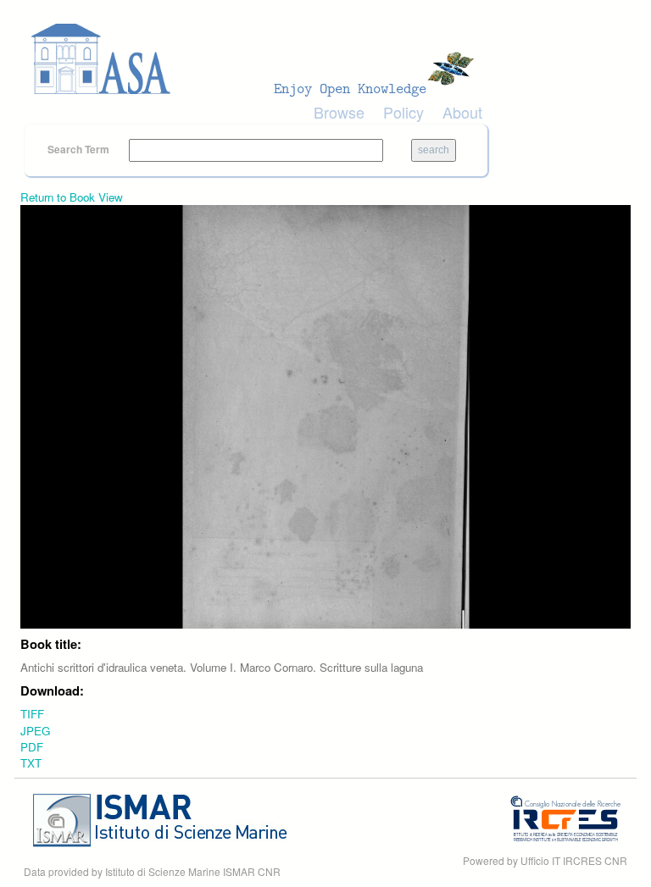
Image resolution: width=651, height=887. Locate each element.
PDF (31, 747)
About (462, 112)
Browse (339, 112)
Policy (403, 112)
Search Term (79, 149)
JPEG (35, 731)
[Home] (258, 59)
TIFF (32, 714)
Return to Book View (71, 197)
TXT (31, 763)
